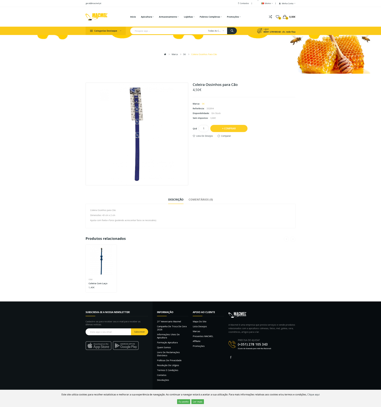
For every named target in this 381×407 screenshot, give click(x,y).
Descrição (176, 199)
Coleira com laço (98, 283)
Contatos (161, 375)
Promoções (199, 345)
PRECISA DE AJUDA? (249, 340)
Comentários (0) (201, 199)
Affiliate (196, 341)
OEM (90, 279)
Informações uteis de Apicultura (168, 336)
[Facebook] (230, 357)
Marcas (196, 331)
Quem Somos (164, 347)
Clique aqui (313, 394)
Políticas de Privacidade (169, 360)
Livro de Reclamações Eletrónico (168, 354)
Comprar (230, 128)
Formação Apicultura (167, 342)
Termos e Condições (167, 370)
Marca (175, 54)
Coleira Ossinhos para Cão (204, 54)
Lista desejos (200, 326)
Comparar (226, 135)
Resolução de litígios (168, 365)
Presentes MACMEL (203, 336)
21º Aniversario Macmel (169, 321)
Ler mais (197, 401)
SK (184, 54)
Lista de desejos (204, 135)
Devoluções (163, 379)
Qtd (195, 128)
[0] (277, 17)
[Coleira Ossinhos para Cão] (137, 134)
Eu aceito (184, 401)
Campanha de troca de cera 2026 (172, 328)
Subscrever (139, 331)
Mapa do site (199, 321)
